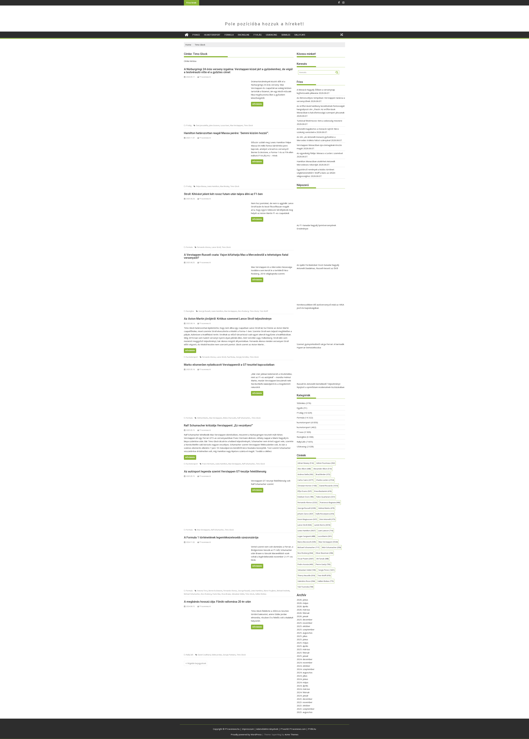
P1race (196, 35)
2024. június (302, 679)
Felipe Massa (201, 186)
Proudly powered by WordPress (246, 734)
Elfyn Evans (304, 491)
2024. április (302, 685)
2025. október (303, 626)
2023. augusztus (304, 712)
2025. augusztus (304, 632)
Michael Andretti (283, 591)
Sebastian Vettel (238, 594)
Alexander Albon (322, 468)
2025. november (304, 622)
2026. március (303, 609)
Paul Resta (231, 357)
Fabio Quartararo (325, 497)
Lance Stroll (216, 247)
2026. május (302, 603)
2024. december (304, 659)
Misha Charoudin (229, 418)
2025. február (303, 652)
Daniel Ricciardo (328, 485)
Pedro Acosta (305, 564)
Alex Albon (304, 468)
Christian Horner (307, 485)
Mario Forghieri (270, 591)
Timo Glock (248, 125)
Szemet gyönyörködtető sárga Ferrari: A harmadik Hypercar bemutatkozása (320, 346)
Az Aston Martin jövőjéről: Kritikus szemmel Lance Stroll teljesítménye (228, 318)
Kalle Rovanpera (325, 514)
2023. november (304, 702)
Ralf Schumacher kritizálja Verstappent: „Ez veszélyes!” (218, 425)
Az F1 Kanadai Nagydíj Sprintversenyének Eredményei (316, 227)
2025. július (302, 636)
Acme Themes (291, 734)
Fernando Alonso (204, 247)
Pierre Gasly (323, 564)
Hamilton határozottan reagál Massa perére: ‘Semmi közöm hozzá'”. (226, 133)
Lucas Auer (225, 125)
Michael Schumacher (192, 594)
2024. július (302, 675)
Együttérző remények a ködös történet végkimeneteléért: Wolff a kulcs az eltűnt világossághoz (316, 172)
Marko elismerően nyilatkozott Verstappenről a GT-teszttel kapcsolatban (229, 364)
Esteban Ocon (306, 497)
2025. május (302, 642)
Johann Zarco (305, 514)
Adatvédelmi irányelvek (267, 729)
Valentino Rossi (306, 581)
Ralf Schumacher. (244, 418)
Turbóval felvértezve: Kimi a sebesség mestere (319, 120)
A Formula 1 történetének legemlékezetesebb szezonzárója (221, 537)
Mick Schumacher (331, 547)
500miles (285, 35)
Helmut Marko (202, 418)
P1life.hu (312, 729)
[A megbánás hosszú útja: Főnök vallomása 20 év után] (217, 610)
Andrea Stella (305, 474)
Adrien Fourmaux (325, 463)
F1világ (258, 35)
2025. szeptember (306, 629)
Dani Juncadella (202, 125)
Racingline (243, 35)
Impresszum (248, 729)
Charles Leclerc (325, 480)
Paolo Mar (217, 594)
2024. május (302, 682)
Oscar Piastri (305, 558)
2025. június (302, 639)
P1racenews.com (297, 729)
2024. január (302, 695)
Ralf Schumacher (248, 464)
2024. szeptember (306, 669)
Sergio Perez (326, 570)
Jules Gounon (214, 125)
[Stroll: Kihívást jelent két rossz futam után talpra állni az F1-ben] (217, 203)
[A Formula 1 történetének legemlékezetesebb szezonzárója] (217, 546)
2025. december (304, 619)
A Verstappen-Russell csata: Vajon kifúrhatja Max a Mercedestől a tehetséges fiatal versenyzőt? (236, 256)
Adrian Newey (306, 463)
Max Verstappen (236, 125)
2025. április (302, 646)
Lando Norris (322, 525)
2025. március (303, 649)
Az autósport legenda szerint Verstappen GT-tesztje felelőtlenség (225, 471)
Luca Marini (325, 536)
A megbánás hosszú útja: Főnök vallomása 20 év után (217, 601)
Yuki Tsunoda (305, 587)
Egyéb (300, 408)
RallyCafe (300, 35)
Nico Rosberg (243, 311)
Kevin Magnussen (307, 519)
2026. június (302, 599)
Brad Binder (323, 474)
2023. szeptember (306, 708)
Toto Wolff (264, 311)
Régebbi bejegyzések (196, 663)
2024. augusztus (304, 672)
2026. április (302, 606)
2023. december (304, 699)
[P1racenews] (186, 34)
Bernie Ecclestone (215, 591)
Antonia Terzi (202, 591)
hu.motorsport (212, 35)
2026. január (302, 616)
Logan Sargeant (306, 536)
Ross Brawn (226, 594)
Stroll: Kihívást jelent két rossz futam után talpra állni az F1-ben (223, 194)
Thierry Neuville (306, 575)
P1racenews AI (205, 77)
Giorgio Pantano (229, 655)
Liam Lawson (325, 530)
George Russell (204, 311)
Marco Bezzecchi (307, 542)
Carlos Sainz (305, 480)
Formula (229, 35)
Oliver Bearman (324, 553)
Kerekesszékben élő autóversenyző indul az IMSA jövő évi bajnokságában (320, 306)
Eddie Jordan (217, 655)
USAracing (271, 35)
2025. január (302, 656)
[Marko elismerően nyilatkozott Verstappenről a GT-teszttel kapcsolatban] (217, 374)
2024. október (303, 665)
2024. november (304, 662)
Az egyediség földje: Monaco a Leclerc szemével (320, 153)
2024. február (303, 692)
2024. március (303, 689)
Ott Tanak (322, 558)
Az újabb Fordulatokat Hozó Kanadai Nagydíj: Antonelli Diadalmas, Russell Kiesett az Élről (318, 267)
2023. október (303, 705)
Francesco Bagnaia (330, 502)
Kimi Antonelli (327, 519)
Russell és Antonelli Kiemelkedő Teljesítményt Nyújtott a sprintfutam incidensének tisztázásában (320, 385)
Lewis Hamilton (213, 186)
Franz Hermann (208, 464)
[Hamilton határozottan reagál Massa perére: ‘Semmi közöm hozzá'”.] (217, 142)
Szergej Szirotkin (242, 357)
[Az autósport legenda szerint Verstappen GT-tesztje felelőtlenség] (217, 480)
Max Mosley (224, 186)
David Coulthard (204, 655)
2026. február (303, 613)
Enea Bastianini (322, 491)
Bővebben (257, 104)
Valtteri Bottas (260, 594)
